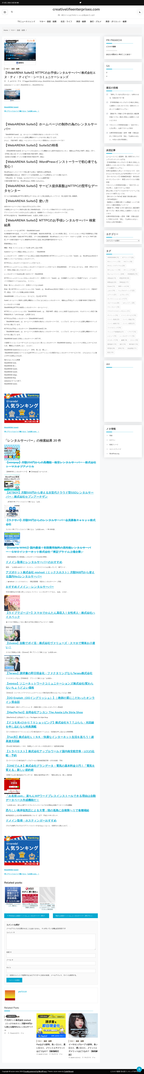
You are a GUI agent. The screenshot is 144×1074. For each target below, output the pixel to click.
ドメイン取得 (113, 319)
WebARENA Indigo (36, 81)
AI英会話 (111, 282)
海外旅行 (133, 344)
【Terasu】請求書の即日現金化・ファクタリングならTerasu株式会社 (49, 673)
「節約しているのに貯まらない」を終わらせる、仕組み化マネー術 (124, 96)
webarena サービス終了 (12, 85)
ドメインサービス (128, 315)
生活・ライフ (66, 21)
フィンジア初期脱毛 (115, 332)
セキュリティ (129, 303)
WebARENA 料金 (38, 85)
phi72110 (13, 81)
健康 (124, 340)
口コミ (134, 340)
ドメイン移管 (113, 323)
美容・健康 (81, 21)
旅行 (123, 344)
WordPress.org (114, 453)
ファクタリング (114, 328)
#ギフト (128, 261)
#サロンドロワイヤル (116, 266)
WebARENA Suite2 (61, 81)
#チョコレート (113, 270)
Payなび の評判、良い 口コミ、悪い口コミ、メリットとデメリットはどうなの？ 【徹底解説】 (50, 1048)
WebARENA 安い (26, 85)
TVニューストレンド (26, 21)
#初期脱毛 (132, 274)
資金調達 (131, 348)
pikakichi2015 (14, 1033)
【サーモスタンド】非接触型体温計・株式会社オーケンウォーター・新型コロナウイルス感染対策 (122, 179)
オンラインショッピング (117, 299)
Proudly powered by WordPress (35, 1071)
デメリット (112, 315)
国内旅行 (111, 344)
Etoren (111, 286)
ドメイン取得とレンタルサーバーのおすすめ (34, 562)
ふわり (111, 290)
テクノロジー (113, 307)
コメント (10, 932)
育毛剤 (111, 348)
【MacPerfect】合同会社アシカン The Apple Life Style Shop (44, 712)
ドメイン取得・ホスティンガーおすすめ (31, 820)
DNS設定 (124, 282)
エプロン (124, 295)
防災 (110, 352)
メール (9, 960)
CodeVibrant (68, 1071)
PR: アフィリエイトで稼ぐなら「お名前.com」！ (21, 111)
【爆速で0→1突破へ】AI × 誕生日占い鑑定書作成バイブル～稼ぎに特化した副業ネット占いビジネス (124, 117)
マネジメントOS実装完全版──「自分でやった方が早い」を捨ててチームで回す (124, 126)
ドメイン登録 (129, 319)
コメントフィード (115, 449)
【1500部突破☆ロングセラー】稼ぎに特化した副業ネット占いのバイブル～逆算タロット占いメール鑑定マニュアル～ (124, 105)
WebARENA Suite (48, 81)
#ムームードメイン (115, 274)
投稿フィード (113, 444)
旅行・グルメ (95, 21)
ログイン (112, 440)
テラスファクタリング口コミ (118, 311)
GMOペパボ (123, 286)
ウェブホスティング (126, 290)
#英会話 (111, 278)
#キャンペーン (113, 261)
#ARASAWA (113, 257)
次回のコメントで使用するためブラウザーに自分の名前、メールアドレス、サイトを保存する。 (44, 975)
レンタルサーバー (127, 336)
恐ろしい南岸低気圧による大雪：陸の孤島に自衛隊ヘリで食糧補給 (47, 810)
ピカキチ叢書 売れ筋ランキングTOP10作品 (125, 1071)
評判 (121, 348)
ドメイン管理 (129, 323)
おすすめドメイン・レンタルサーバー (30, 587)
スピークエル (113, 303)
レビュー (111, 336)
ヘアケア (131, 332)
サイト (8, 967)
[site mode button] (140, 12)
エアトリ (111, 295)
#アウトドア (128, 257)
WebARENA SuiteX (87, 81)
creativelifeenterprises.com (76, 9)
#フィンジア (129, 270)
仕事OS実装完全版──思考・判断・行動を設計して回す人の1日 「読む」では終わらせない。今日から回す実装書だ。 (124, 136)
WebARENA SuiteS (74, 81)
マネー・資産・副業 (48, 21)
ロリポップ (112, 340)
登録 (110, 435)
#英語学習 (124, 278)
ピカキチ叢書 (111, 47)
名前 (9, 952)
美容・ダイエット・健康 (116, 21)
